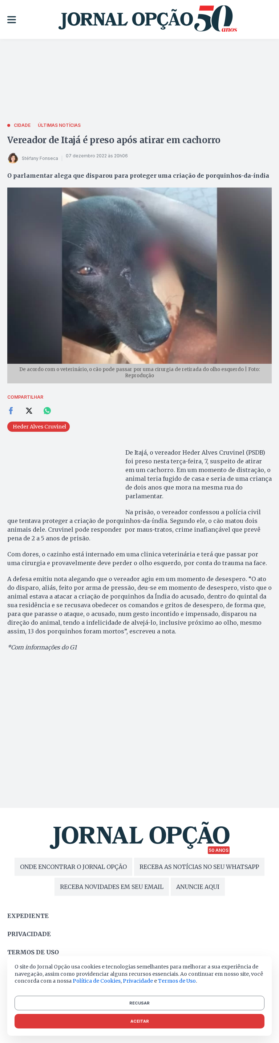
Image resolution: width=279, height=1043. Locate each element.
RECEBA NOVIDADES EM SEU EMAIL (111, 886)
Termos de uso (33, 952)
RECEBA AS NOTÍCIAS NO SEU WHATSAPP (199, 866)
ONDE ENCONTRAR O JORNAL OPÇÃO (73, 866)
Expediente (28, 915)
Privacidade (29, 934)
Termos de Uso (177, 981)
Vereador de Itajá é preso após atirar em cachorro (114, 140)
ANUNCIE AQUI (197, 886)
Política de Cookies (97, 981)
